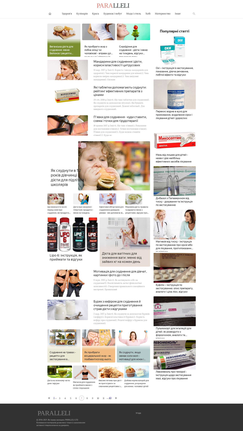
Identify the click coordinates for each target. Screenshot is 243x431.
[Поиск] (194, 13)
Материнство (162, 13)
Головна (49, 13)
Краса (95, 13)
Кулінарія (82, 13)
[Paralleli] (113, 6)
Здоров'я (67, 13)
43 (110, 397)
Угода (138, 413)
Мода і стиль (133, 13)
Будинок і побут (113, 13)
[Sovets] (54, 413)
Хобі (148, 13)
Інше (178, 13)
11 (103, 398)
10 (98, 398)
